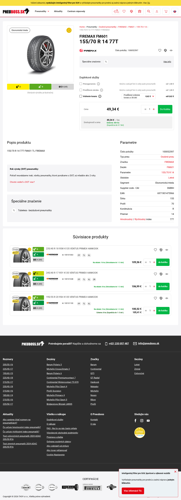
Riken (93, 399)
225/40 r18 (8, 378)
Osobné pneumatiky (107, 27)
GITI (92, 373)
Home (82, 27)
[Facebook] (135, 420)
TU (148, 3)
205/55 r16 (8, 364)
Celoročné (139, 373)
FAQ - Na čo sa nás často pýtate (62, 428)
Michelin (94, 391)
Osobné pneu (167, 156)
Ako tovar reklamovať (57, 450)
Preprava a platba (55, 437)
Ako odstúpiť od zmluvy (58, 446)
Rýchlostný (140, 219)
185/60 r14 (8, 395)
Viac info (167, 62)
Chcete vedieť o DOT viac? (22, 182)
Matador (94, 386)
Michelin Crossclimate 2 (58, 369)
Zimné (137, 369)
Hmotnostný (126, 219)
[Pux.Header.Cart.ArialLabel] (165, 11)
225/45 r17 (8, 369)
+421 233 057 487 (119, 343)
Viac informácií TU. (133, 491)
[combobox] (139, 96)
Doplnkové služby (55, 419)
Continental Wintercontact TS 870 (62, 382)
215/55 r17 (8, 382)
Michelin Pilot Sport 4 (57, 386)
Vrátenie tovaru (90, 96)
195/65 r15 (8, 373)
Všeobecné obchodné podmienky (62, 433)
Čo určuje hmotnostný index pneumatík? (22, 427)
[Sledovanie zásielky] (116, 11)
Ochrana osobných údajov (59, 441)
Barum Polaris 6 (54, 373)
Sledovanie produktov (166, 249)
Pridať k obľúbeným (155, 249)
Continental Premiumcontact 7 (61, 378)
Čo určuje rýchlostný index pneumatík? (21, 431)
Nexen (93, 395)
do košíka (165, 109)
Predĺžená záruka (91, 90)
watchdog (171, 50)
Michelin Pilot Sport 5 (57, 399)
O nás (93, 424)
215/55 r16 (8, 399)
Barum (93, 364)
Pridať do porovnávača (161, 249)
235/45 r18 (8, 386)
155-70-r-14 (141, 27)
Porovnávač (131, 11)
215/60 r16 (8, 391)
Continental (95, 369)
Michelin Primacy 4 (56, 395)
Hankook (94, 382)
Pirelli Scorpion (54, 391)
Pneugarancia (89, 84)
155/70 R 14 (167, 172)
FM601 (131, 27)
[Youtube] (148, 420)
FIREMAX (122, 27)
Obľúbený (124, 11)
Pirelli (93, 404)
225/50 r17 (8, 404)
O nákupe (51, 424)
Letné (171, 177)
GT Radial (95, 378)
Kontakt (94, 419)
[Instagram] (141, 420)
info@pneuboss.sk (148, 343)
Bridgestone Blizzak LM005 (59, 404)
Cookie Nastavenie (56, 454)
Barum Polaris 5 (54, 364)
